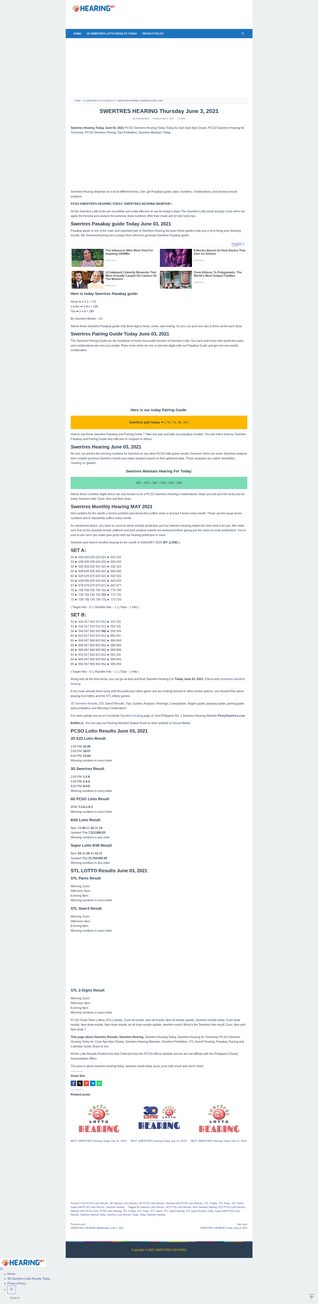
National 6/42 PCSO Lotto (84, 1211)
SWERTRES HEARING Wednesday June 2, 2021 (97, 1226)
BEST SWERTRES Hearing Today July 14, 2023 (159, 1140)
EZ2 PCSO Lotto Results (95, 1203)
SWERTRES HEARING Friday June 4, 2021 (223, 1226)
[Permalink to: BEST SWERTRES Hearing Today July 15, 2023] (99, 1119)
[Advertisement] (156, 18)
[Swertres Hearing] (94, 8)
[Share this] (73, 1083)
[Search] (242, 33)
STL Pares (224, 1203)
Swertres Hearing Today (92, 1214)
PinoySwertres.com (231, 715)
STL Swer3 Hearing (174, 1211)
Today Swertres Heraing (152, 1214)
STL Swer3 (237, 1203)
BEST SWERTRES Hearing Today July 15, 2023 (98, 1140)
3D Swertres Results (84, 703)
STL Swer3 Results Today (199, 1211)
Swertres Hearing (131, 715)
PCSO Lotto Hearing (110, 1211)
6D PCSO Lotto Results (152, 1203)
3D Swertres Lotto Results (124, 1203)
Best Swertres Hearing (205, 1207)
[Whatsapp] (99, 1083)
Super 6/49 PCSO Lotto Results (88, 1207)
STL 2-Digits (210, 1203)
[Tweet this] (80, 1083)
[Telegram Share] (93, 1083)
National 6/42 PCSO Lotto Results (184, 1203)
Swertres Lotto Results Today (122, 1214)
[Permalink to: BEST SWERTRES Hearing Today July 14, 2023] (159, 1119)
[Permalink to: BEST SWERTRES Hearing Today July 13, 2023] (219, 1119)
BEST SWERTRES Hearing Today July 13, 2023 (219, 1140)
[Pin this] (86, 1083)
